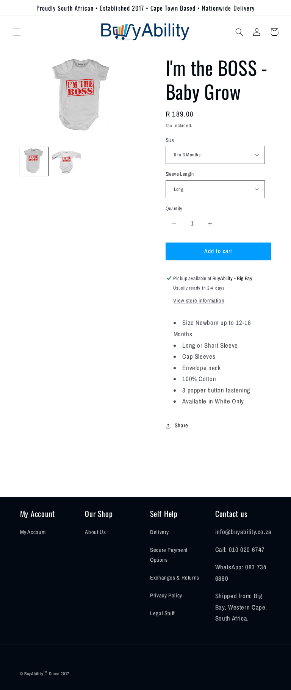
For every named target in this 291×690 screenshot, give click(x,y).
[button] (16, 32)
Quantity (174, 208)
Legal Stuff (162, 613)
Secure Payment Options (169, 555)
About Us (95, 532)
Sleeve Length (180, 173)
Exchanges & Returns (174, 577)
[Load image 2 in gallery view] (66, 161)
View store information (198, 300)
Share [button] (181, 425)
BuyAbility (33, 674)
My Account (33, 532)
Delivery (159, 532)
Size (170, 139)
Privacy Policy (166, 595)
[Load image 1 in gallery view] (34, 161)
